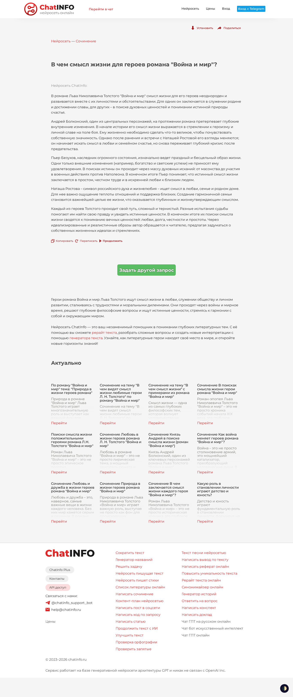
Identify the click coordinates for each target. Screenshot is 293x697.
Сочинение (86, 41)
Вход (226, 9)
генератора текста (86, 338)
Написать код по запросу (138, 615)
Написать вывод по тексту (205, 560)
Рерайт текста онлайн (201, 580)
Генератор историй (199, 594)
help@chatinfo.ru (66, 610)
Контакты (56, 579)
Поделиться (232, 28)
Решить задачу (129, 566)
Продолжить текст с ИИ (137, 628)
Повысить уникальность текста (209, 573)
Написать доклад (197, 615)
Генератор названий (134, 560)
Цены (210, 9)
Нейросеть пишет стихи (137, 580)
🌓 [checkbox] (284, 688)
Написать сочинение (134, 594)
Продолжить (112, 241)
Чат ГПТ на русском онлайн (206, 621)
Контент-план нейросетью (139, 601)
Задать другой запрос (146, 270)
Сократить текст (130, 553)
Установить (205, 28)
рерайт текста (104, 333)
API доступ (57, 587)
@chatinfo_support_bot (72, 603)
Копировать (64, 241)
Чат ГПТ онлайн (196, 635)
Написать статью (131, 621)
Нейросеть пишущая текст (139, 573)
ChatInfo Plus (59, 570)
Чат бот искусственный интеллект (212, 628)
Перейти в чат (101, 9)
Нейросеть (190, 9)
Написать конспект (199, 608)
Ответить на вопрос (199, 601)
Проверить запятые (133, 649)
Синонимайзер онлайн (202, 587)
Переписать (88, 241)
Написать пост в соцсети (138, 608)
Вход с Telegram (251, 9)
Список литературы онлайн (140, 587)
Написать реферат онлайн (205, 566)
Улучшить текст (129, 635)
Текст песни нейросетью (204, 553)
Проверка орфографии (136, 642)
